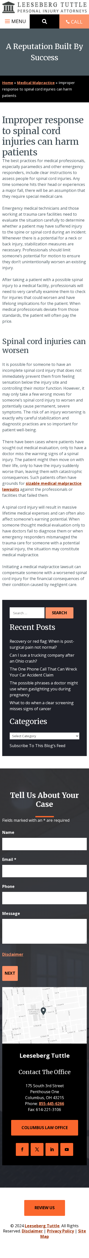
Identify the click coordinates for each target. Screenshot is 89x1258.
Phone (8, 886)
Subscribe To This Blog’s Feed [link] (37, 745)
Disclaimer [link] (32, 1231)
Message (11, 913)
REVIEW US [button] (45, 1207)
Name (8, 832)
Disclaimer (12, 954)
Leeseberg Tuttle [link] (42, 1226)
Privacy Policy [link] (60, 1231)
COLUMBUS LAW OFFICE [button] (45, 1127)
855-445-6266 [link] (51, 1103)
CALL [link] (77, 21)
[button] (14, 21)
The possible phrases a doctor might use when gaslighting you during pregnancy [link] (44, 689)
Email (9, 859)
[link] (44, 7)
